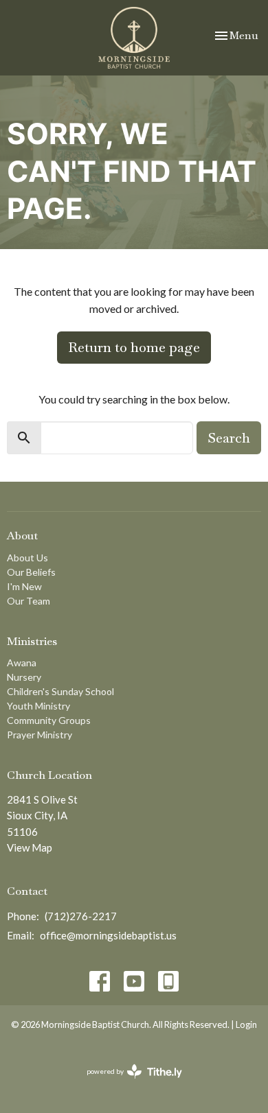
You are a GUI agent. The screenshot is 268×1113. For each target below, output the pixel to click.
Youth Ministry (38, 706)
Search (229, 438)
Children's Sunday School (60, 691)
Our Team (28, 601)
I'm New (24, 586)
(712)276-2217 (81, 916)
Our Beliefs (31, 572)
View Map (29, 847)
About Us (27, 557)
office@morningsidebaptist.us (108, 935)
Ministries (32, 641)
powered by (127, 1083)
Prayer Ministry (39, 734)
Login (246, 1024)
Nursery (24, 677)
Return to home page (134, 347)
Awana (21, 662)
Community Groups (49, 720)
